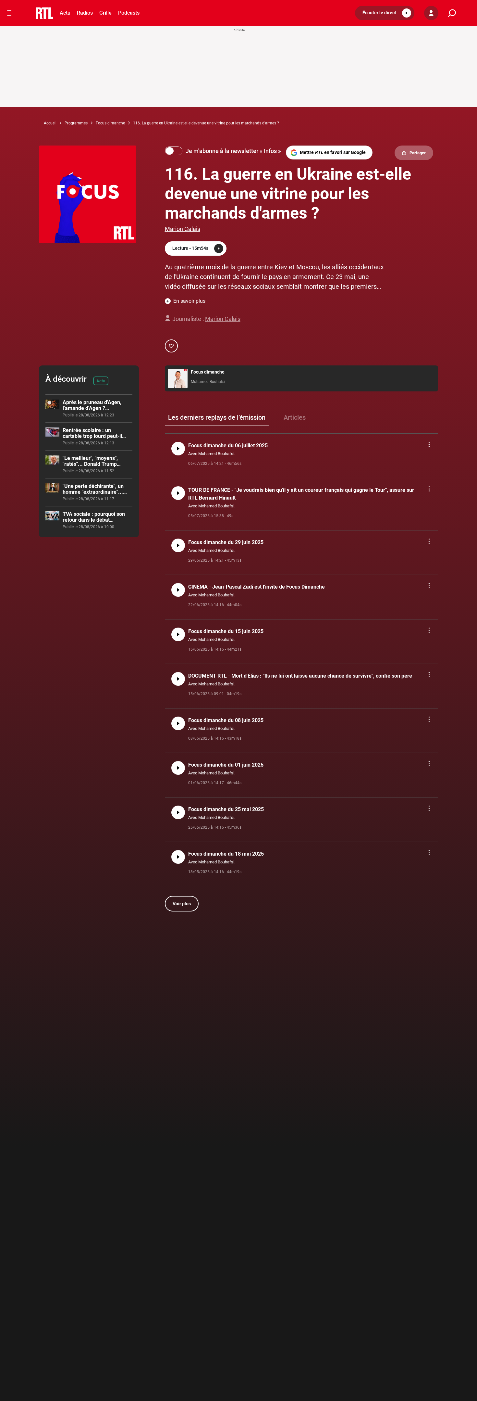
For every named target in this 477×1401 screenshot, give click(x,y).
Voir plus (182, 903)
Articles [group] (295, 417)
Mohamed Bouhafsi (208, 381)
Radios (85, 13)
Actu (65, 13)
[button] (384, 13)
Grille (105, 13)
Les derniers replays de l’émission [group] (216, 417)
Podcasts (129, 13)
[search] (452, 13)
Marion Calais (182, 228)
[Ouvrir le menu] (9, 13)
